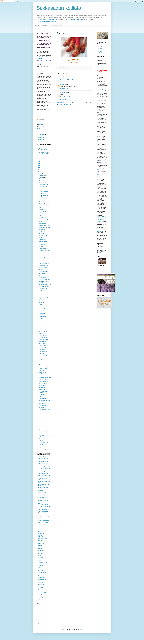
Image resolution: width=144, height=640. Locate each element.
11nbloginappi (41, 565)
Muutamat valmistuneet (44, 428)
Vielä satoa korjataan (44, 257)
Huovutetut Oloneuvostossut (44, 468)
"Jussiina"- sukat (42, 375)
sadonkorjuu (42, 209)
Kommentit (41, 119)
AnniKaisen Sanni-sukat (43, 461)
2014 (39, 159)
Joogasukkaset (42, 239)
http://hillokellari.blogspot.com (46, 19)
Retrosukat (41, 363)
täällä (105, 145)
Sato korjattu (42, 394)
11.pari (40, 396)
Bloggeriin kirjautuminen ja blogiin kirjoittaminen (44, 148)
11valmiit (40, 567)
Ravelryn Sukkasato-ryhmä (45, 60)
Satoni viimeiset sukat (44, 178)
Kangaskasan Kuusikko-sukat (44, 473)
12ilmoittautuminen (42, 572)
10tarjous (40, 555)
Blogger (81, 629)
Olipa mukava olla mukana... (43, 187)
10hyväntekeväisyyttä (43, 552)
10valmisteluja (41, 141)
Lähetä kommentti (63, 99)
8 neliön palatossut (42, 456)
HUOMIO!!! (41, 361)
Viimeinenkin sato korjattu (45, 219)
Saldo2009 (40, 596)
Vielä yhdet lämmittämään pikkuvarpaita (45, 312)
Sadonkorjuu (42, 180)
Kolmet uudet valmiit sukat (45, 284)
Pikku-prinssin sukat (43, 442)
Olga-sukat (40, 490)
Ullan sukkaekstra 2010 (43, 511)
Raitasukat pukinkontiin (44, 294)
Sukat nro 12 (42, 237)
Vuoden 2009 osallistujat (43, 522)
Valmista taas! (42, 417)
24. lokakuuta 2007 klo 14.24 (66, 79)
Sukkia (40, 300)
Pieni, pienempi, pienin (44, 359)
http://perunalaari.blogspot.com (46, 21)
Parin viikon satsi (43, 379)
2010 (39, 167)
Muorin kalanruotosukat (43, 487)
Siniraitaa (41, 269)
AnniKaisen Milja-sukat (43, 458)
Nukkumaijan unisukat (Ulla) (44, 489)
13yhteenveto (41, 584)
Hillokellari (44, 56)
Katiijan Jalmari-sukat (43, 477)
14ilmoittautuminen (42, 586)
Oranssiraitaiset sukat (44, 368)
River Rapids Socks (43, 381)
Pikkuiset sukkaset (43, 403)
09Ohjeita (40, 540)
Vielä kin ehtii (42, 273)
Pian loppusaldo (42, 221)
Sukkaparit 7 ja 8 (43, 357)
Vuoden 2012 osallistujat (43, 524)
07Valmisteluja (41, 134)
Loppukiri (41, 193)
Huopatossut (42, 433)
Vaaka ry (99, 231)
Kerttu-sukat (41, 407)
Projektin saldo (42, 203)
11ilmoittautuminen (42, 564)
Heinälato (39, 56)
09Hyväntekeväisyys (42, 538)
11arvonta (40, 560)
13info (39, 581)
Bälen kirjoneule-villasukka (44, 466)
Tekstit (40, 117)
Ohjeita (39, 591)
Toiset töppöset (42, 328)
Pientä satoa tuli (42, 229)
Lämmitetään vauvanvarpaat (43, 316)
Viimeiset (41, 246)
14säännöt (40, 587)
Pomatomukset (42, 385)
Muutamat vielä (42, 320)
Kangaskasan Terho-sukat (44, 475)
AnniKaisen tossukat (42, 465)
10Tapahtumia (41, 550)
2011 (39, 165)
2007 (39, 173)
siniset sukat (42, 389)
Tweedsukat (41, 370)
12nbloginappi (41, 575)
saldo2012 (40, 599)
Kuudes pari (42, 353)
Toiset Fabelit (42, 261)
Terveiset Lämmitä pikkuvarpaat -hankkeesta (43, 213)
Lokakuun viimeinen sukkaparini (43, 199)
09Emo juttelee (41, 536)
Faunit (40, 304)
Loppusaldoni (42, 231)
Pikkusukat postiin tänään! (45, 310)
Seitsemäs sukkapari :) (44, 267)
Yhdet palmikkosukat (43, 438)
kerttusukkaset (42, 223)
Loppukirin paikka (43, 252)
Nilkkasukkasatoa (43, 426)
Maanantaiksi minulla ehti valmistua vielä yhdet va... (45, 297)
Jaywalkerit (41, 290)
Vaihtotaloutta (42, 326)
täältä (106, 119)
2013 (39, 161)
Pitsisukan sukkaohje (42, 492)
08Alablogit (40, 136)
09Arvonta (40, 535)
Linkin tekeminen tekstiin (43, 151)
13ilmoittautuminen (42, 579)
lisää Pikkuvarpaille (43, 398)
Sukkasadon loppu (43, 235)
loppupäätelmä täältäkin (44, 227)
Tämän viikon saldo (43, 431)
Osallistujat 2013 (57, 25)
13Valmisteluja (41, 577)
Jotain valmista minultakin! (45, 377)
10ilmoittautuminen (42, 553)
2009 (39, 169)
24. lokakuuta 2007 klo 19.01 (66, 96)
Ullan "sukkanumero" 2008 (44, 509)
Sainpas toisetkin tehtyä (44, 415)
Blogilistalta (41, 124)
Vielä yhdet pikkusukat (44, 308)
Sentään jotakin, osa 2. (44, 265)
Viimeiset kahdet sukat (44, 263)
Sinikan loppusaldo (43, 191)
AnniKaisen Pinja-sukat (43, 460)
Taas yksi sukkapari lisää (44, 279)
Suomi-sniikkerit (42, 324)
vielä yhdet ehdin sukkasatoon (43, 373)
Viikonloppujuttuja (43, 355)
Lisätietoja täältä (104, 87)
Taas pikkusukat (42, 345)
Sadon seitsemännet (43, 306)
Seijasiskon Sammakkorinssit (44, 494)
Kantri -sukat (42, 233)
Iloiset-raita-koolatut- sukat (45, 322)
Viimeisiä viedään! (43, 205)
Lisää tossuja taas (43, 351)
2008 (39, 171)
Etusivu (37, 25)
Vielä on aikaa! (42, 343)
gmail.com (105, 209)
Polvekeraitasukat (43, 337)
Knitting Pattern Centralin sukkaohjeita (43, 479)
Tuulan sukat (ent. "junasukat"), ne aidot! (43, 500)
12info (39, 574)
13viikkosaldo (41, 582)
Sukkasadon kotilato (59, 8)
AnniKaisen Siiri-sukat (43, 463)
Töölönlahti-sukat (43, 364)
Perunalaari (39, 58)
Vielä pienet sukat (43, 292)
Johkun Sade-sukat (42, 470)
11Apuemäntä (41, 559)
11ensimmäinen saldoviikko (44, 562)
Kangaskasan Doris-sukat (44, 471)
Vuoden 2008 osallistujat (43, 520)
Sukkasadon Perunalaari (101, 52)
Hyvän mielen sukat (101, 89)
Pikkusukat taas (42, 405)
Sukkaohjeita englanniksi (43, 497)
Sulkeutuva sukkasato (44, 182)
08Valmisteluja (41, 137)
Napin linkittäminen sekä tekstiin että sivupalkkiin (43, 153)
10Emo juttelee (41, 547)
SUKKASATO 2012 (42, 592)
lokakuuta (41, 177)
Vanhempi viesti (87, 102)
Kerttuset (41, 254)
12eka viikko (41, 570)
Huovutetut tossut (43, 288)
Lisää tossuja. (42, 349)
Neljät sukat (41, 215)
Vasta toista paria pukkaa (44, 286)
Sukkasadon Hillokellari (101, 49)
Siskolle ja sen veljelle (44, 335)
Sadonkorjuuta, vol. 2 (44, 201)
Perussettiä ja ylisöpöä (44, 383)
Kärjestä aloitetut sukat (44, 339)
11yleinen (40, 569)
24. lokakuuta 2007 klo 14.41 (66, 88)
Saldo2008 (40, 594)
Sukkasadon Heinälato (101, 46)
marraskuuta (42, 175)
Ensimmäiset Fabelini (44, 366)
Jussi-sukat (41, 259)
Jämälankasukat (42, 419)
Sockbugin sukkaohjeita (43, 495)
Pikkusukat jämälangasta (44, 409)
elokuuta (41, 449)
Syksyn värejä (42, 302)
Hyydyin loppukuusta (44, 189)
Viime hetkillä (42, 207)
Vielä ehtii (41, 275)
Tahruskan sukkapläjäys (44, 250)
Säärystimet (41, 440)
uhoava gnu (63, 92)
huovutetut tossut (43, 329)
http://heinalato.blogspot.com (74, 19)
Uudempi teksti (60, 102)
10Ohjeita (40, 548)
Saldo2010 (40, 597)
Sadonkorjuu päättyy (43, 241)
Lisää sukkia (42, 413)
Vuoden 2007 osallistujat (43, 519)
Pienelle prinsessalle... (44, 411)
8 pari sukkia (42, 387)
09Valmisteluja (41, 139)
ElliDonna (62, 84)
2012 (39, 163)
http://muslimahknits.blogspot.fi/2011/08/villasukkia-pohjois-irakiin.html (102, 218)
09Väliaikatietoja (41, 543)
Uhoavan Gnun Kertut (43, 504)
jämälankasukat (42, 347)
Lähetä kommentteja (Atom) (65, 104)
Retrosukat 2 (42, 333)
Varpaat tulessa (42, 277)
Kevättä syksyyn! (43, 248)
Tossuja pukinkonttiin (44, 271)
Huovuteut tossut (43, 256)
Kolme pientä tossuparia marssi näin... (44, 244)
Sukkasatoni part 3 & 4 (44, 331)
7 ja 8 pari (41, 444)
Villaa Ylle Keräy (100, 221)
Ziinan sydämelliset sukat (43, 512)
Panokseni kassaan (43, 184)
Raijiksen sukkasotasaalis (45, 225)
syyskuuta (41, 447)
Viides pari (41, 420)
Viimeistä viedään (43, 217)
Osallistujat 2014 (46, 25)
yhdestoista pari (42, 341)
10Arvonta (40, 545)
